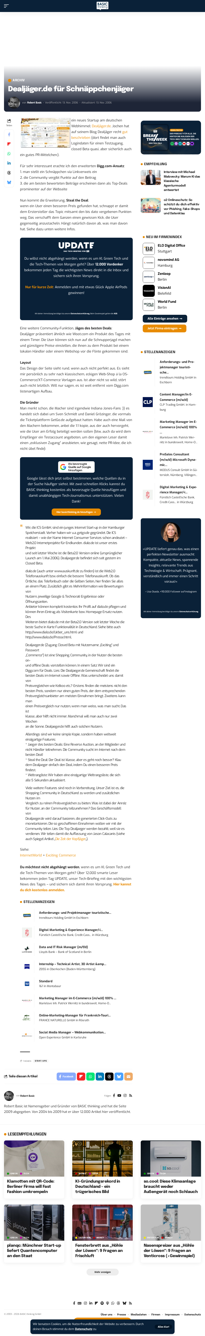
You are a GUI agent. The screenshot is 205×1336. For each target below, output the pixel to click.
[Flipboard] (96, 1303)
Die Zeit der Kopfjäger (70, 839)
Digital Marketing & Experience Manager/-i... (71, 930)
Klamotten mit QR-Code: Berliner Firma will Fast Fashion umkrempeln (30, 1186)
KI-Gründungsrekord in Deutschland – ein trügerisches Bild (97, 1186)
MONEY (82, 1174)
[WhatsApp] (112, 1303)
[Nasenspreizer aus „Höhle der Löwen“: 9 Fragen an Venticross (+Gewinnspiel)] (171, 1223)
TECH (26, 1174)
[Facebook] (114, 1096)
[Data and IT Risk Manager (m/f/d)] (27, 949)
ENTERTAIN (84, 1238)
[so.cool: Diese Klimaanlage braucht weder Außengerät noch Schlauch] (171, 1158)
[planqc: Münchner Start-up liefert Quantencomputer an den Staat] (34, 1223)
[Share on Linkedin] (9, 163)
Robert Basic (34, 102)
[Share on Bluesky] (9, 182)
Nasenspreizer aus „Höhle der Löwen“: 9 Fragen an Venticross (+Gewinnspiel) (169, 1251)
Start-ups (41, 1061)
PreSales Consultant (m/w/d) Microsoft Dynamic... (178, 459)
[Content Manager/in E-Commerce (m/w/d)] (148, 402)
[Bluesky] (124, 1303)
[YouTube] (119, 1096)
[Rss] (131, 1096)
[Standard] (27, 983)
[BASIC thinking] (102, 6)
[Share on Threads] (9, 173)
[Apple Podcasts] (107, 1303)
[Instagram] (125, 1096)
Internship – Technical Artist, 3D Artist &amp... (72, 964)
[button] (163, 1327)
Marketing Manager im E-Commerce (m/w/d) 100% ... (77, 998)
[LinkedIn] (90, 1303)
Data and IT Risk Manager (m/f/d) (63, 947)
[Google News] (79, 1303)
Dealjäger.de (101, 126)
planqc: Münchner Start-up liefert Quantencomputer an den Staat (34, 1251)
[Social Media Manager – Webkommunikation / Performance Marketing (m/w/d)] (27, 1035)
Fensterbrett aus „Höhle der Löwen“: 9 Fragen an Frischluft (99, 1251)
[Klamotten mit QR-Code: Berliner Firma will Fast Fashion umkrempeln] (34, 1158)
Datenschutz (83, 1329)
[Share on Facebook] (9, 134)
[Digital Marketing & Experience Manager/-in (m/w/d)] (27, 932)
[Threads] (118, 1303)
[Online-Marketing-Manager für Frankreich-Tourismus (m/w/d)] (27, 1018)
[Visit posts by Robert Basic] (14, 103)
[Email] (128, 1077)
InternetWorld (31, 855)
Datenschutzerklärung (80, 313)
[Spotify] (102, 1303)
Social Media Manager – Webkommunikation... (72, 1032)
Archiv (19, 80)
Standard (45, 981)
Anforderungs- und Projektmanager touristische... (75, 913)
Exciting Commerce (61, 855)
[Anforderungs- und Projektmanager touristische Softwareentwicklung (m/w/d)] (27, 915)
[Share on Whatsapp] (9, 153)
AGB (115, 313)
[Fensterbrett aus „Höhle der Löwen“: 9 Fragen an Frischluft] (102, 1223)
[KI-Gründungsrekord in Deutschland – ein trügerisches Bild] (102, 1158)
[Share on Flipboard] (9, 144)
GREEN (14, 1174)
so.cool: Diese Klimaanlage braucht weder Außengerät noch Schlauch (171, 1186)
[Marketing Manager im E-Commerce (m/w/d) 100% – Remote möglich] (27, 1001)
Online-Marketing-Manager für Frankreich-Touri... (75, 1015)
